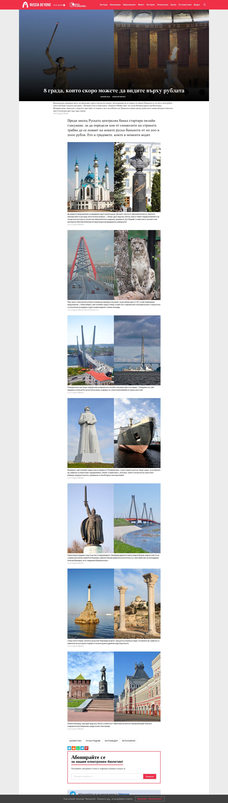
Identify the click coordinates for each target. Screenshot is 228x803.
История (151, 5)
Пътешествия (184, 5)
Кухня (173, 5)
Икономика (115, 5)
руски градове (93, 741)
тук (108, 799)
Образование (129, 5)
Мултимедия (111, 741)
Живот (141, 5)
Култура (104, 5)
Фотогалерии (128, 741)
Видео (197, 5)
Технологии (162, 5)
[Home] (25, 5)
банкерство (75, 741)
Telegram (123, 794)
